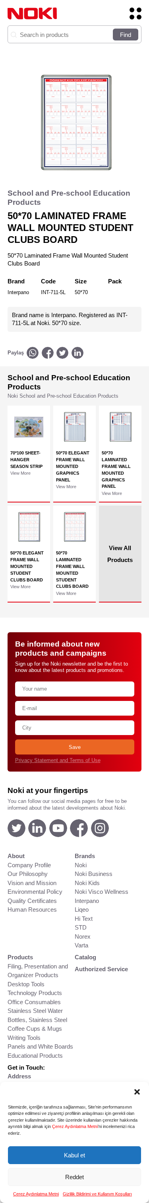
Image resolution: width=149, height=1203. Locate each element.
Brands (85, 856)
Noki (81, 865)
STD (81, 927)
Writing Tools (24, 1037)
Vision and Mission (32, 883)
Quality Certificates (32, 900)
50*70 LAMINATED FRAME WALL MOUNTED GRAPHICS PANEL (116, 469)
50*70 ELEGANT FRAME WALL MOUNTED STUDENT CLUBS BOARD (27, 566)
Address (19, 1076)
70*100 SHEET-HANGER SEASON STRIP (26, 459)
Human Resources (32, 909)
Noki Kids (87, 883)
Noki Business (93, 873)
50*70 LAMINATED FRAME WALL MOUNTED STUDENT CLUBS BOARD (72, 569)
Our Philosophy (28, 873)
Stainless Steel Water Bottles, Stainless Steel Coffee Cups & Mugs (37, 1019)
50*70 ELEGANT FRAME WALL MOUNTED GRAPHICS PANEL (72, 466)
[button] (137, 1092)
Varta (81, 945)
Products (20, 957)
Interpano (87, 900)
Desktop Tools (26, 984)
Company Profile (29, 865)
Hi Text (84, 918)
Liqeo (82, 909)
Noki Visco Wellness (101, 891)
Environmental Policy (35, 891)
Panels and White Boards (40, 1046)
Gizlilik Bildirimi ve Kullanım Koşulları (97, 1193)
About (16, 856)
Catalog (85, 957)
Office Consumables (34, 1002)
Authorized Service (101, 969)
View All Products (120, 553)
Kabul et (74, 1155)
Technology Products (35, 992)
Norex (83, 936)
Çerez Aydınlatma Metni (75, 1126)
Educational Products (35, 1055)
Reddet (74, 1177)
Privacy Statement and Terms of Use (58, 760)
